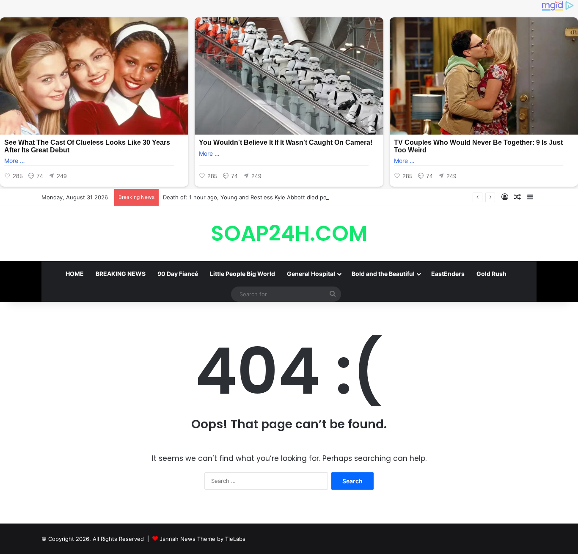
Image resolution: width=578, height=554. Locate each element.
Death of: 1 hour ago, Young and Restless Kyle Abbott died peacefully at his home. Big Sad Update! (294, 197)
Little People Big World (242, 273)
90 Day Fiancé (177, 273)
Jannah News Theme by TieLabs (202, 538)
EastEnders (448, 273)
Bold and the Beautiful (383, 273)
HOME (75, 273)
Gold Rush (491, 273)
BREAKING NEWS (121, 273)
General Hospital (311, 273)
